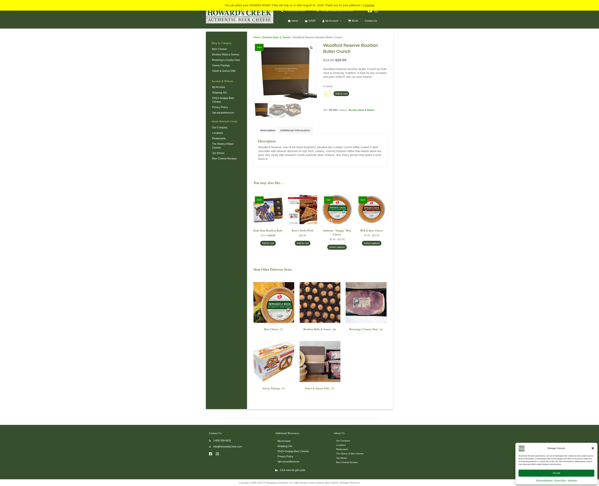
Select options (337, 247)
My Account (331, 20)
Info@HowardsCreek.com (227, 446)
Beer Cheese (219, 49)
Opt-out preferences (544, 480)
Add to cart (341, 93)
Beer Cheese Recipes (224, 158)
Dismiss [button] (370, 5)
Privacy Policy (560, 480)
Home (295, 20)
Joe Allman (218, 153)
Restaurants (219, 138)
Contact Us (371, 20)
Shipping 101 (219, 92)
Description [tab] (268, 130)
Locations (217, 133)
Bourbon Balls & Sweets (225, 54)
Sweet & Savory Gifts (224, 71)
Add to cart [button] (268, 243)
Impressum (572, 480)
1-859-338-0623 (222, 440)
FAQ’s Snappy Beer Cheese (223, 100)
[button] (592, 448)
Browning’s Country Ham (226, 60)
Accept (556, 473)
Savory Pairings (221, 65)
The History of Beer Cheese (223, 146)
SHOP (312, 20)
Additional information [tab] (295, 130)
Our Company (220, 127)
